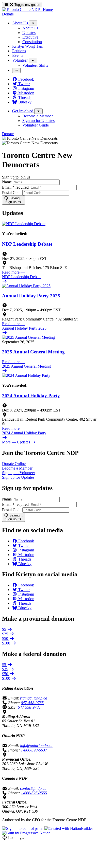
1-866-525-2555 (34, 793)
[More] (33, 23)
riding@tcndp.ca (33, 698)
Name (7, 182)
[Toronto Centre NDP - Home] (27, 9)
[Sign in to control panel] (23, 828)
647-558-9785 (32, 703)
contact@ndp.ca (33, 788)
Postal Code (11, 192)
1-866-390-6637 (34, 750)
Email (15, 187)
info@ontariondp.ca (36, 745)
